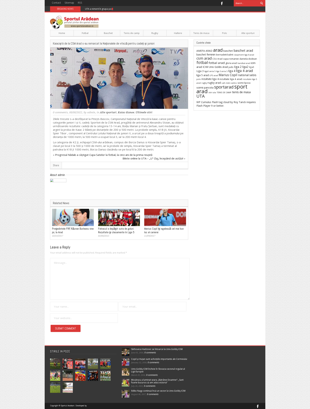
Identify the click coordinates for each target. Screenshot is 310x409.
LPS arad (214, 75)
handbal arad (244, 63)
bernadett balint (224, 54)
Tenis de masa (201, 33)
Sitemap (69, 2)
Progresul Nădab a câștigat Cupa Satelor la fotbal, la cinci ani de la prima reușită (103, 155)
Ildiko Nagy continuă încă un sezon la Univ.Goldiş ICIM (158, 390)
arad (218, 50)
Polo (224, 33)
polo (198, 79)
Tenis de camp (132, 33)
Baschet (108, 33)
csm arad (204, 58)
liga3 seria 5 (209, 71)
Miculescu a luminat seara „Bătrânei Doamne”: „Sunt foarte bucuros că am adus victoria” (157, 381)
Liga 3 (200, 71)
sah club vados (229, 83)
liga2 (245, 67)
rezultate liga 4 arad (230, 79)
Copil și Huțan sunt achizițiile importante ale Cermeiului (159, 359)
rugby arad (214, 82)
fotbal (202, 62)
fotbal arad (217, 63)
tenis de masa (241, 92)
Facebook (221, 3)
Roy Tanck (240, 102)
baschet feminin (205, 54)
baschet (228, 50)
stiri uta (212, 92)
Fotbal (85, 33)
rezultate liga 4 (210, 79)
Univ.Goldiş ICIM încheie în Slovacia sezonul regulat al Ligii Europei (158, 370)
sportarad (224, 87)
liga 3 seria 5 (221, 71)
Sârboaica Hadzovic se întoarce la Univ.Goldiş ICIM (157, 349)
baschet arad (243, 50)
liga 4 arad (244, 70)
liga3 (251, 67)
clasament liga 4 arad (244, 54)
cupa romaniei (231, 58)
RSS (80, 2)
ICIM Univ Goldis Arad (215, 67)
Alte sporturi (248, 33)
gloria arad (231, 63)
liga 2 (237, 67)
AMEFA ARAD (204, 50)
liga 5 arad (202, 75)
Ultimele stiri (144, 112)
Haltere (178, 33)
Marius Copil (228, 75)
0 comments (60, 112)
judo (231, 67)
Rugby (154, 33)
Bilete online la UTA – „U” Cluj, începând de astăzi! (153, 158)
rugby (204, 83)
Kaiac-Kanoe (126, 112)
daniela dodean (248, 58)
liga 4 (231, 71)
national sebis (247, 75)
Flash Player (203, 105)
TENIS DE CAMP (224, 92)
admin (91, 112)
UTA (200, 96)
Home (62, 33)
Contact (56, 2)
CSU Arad (217, 58)
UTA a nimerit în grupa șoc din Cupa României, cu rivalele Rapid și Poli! (120, 8)
